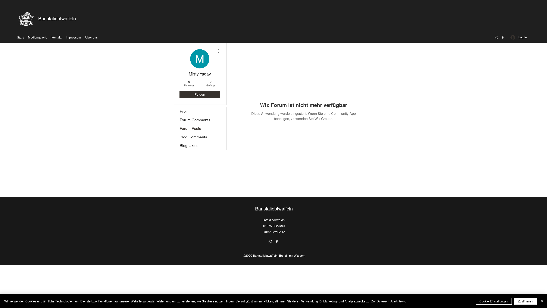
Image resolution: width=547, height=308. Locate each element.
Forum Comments (195, 120)
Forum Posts (190, 128)
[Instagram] (496, 37)
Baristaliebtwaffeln (57, 18)
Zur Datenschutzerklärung (388, 301)
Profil (184, 111)
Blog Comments (193, 137)
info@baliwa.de (274, 220)
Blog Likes (188, 145)
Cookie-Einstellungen (493, 301)
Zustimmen (525, 301)
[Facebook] (503, 37)
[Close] (541, 301)
